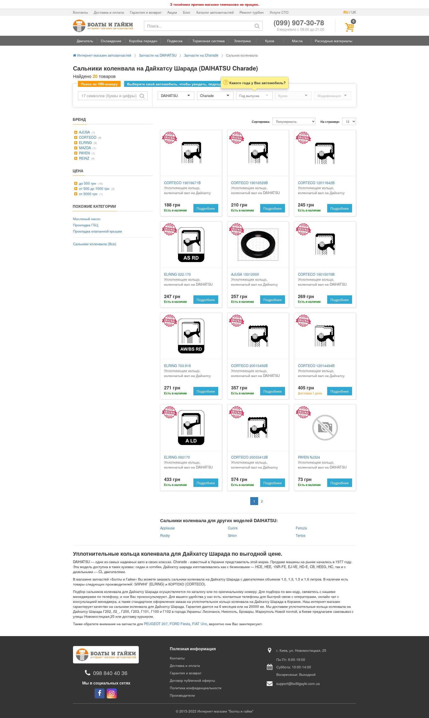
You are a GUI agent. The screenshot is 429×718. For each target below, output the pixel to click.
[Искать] (256, 26)
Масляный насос (87, 218)
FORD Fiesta (180, 623)
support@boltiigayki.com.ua (298, 683)
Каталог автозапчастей (215, 12)
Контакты (80, 12)
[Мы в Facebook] (100, 693)
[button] (85, 41)
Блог (186, 12)
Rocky (165, 535)
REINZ (83, 158)
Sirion (232, 535)
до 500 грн (87, 183)
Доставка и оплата (109, 12)
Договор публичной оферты (192, 680)
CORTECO (87, 137)
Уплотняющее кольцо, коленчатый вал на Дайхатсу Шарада (187, 190)
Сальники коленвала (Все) (94, 243)
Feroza (301, 527)
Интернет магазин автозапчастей (103, 55)
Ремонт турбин (252, 12)
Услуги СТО (279, 12)
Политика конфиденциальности (195, 687)
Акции (172, 12)
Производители (182, 695)
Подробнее (206, 208)
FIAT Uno (199, 623)
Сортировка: (261, 122)
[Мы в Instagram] (112, 693)
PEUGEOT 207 (156, 623)
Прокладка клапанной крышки (97, 231)
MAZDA (84, 147)
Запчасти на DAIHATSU (158, 55)
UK (353, 12)
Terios (300, 535)
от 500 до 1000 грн (93, 188)
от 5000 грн (88, 193)
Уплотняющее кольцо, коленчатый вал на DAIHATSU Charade (255, 190)
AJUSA (84, 132)
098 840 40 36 (110, 673)
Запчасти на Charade (201, 55)
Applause (167, 527)
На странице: (330, 122)
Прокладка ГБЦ (85, 224)
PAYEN (84, 152)
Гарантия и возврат (145, 12)
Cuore (233, 527)
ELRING (85, 142)
